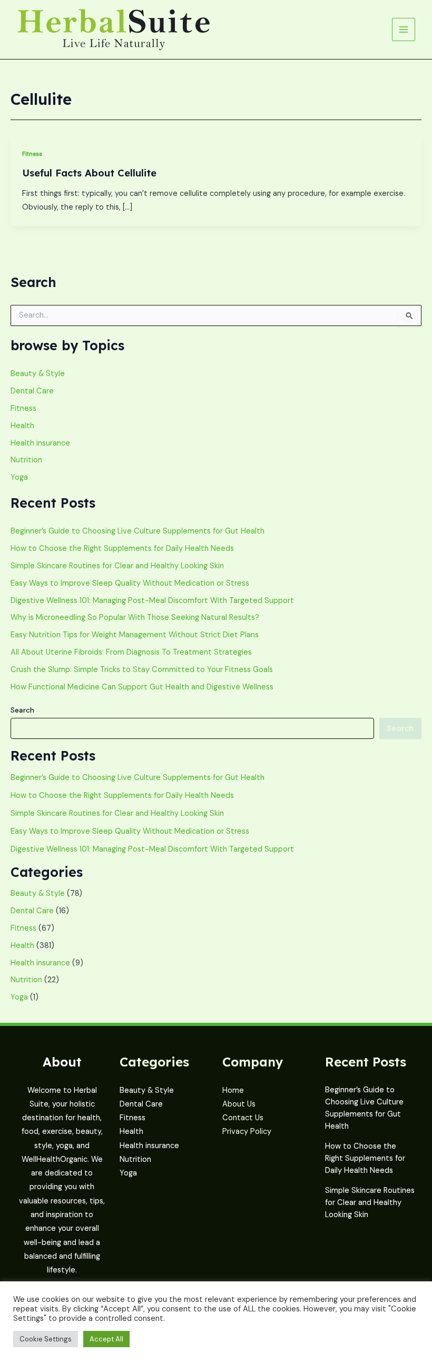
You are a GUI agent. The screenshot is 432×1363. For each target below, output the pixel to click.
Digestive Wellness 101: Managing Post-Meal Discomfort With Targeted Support (152, 601)
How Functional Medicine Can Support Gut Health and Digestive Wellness (142, 687)
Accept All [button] (106, 1339)
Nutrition (26, 460)
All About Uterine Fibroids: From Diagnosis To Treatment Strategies (131, 652)
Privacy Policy (246, 1132)
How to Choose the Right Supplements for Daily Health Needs (122, 549)
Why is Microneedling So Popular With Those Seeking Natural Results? (135, 618)
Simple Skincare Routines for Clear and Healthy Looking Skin (117, 566)
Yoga (19, 477)
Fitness (32, 153)
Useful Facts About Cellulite (89, 173)
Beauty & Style (38, 374)
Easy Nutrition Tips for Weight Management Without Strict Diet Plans (135, 635)
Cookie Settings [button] (45, 1339)
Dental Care (32, 391)
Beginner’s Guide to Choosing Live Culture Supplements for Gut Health (137, 531)
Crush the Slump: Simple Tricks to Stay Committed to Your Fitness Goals (142, 670)
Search (22, 710)
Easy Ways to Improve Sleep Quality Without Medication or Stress (130, 583)
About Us (239, 1104)
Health (22, 426)
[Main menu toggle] (403, 29)
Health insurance (40, 443)
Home (233, 1090)
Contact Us (242, 1118)
